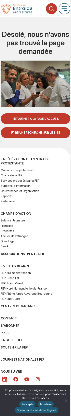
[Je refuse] (66, 401)
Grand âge (8, 241)
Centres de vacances (19, 306)
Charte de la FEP (11, 175)
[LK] (5, 379)
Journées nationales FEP (23, 359)
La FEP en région (15, 266)
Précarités (7, 231)
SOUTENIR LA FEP (14, 347)
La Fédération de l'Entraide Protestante (25, 161)
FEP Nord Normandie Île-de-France (24, 288)
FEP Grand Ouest (12, 283)
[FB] (16, 379)
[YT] (27, 379)
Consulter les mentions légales (36, 410)
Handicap (7, 225)
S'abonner (10, 326)
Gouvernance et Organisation (20, 191)
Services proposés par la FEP (20, 180)
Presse (6, 333)
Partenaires (8, 201)
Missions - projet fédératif (17, 170)
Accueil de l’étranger (14, 236)
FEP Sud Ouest (10, 298)
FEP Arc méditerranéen (16, 272)
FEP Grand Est (10, 278)
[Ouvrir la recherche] (51, 8)
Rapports (7, 196)
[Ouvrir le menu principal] (64, 8)
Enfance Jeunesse (13, 220)
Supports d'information (16, 185)
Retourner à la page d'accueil (35, 118)
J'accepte (27, 404)
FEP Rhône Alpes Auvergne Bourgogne (26, 293)
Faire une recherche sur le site (35, 132)
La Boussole (12, 340)
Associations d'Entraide (23, 254)
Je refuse (45, 404)
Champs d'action (16, 214)
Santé (4, 246)
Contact (9, 318)
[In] (38, 379)
